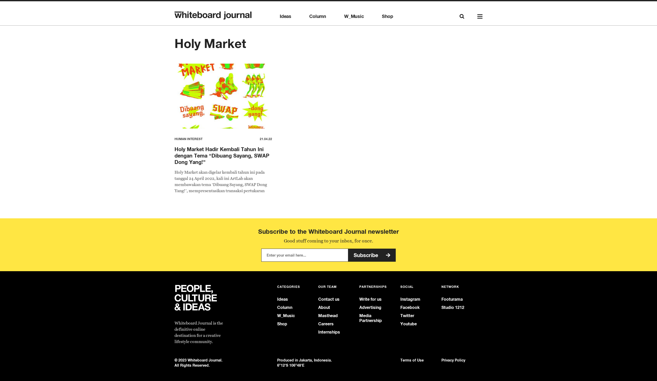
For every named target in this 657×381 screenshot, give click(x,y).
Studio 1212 (452, 307)
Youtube (408, 323)
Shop (387, 16)
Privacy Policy (453, 360)
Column (317, 16)
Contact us (329, 299)
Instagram (410, 299)
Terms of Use (412, 360)
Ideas (285, 16)
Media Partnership (370, 318)
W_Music (354, 16)
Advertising (370, 307)
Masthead (328, 315)
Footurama (452, 299)
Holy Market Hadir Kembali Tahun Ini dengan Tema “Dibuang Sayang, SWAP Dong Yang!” (222, 155)
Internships (329, 332)
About (324, 307)
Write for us (370, 299)
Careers (326, 323)
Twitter (407, 315)
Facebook (410, 307)
